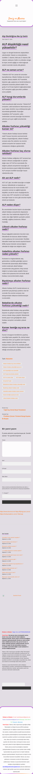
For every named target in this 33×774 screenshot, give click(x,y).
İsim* (3, 460)
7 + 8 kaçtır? (5, 493)
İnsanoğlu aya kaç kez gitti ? (9, 559)
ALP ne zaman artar (8, 377)
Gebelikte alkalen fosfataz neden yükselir (13, 391)
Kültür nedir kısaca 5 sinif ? (8, 572)
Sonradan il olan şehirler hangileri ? (11, 537)
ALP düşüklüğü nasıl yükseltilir (10, 370)
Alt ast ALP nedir (7, 381)
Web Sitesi (4, 476)
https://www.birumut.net (7, 511)
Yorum (3, 440)
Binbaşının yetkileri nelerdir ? (9, 546)
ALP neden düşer (20, 377)
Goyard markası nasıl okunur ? (9, 542)
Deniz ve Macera (16, 18)
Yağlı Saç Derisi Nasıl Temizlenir (15, 410)
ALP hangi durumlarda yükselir (11, 374)
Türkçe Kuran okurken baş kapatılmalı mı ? (12, 563)
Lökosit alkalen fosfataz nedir (10, 398)
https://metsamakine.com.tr (8, 514)
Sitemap (20, 514)
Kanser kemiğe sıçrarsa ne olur (11, 394)
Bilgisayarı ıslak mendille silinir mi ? (11, 577)
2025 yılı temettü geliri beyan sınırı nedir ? (12, 555)
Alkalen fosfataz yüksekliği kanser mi (12, 367)
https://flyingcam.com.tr (22, 511)
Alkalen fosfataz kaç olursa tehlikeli (12, 363)
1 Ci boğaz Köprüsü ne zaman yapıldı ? (12, 550)
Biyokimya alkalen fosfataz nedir (11, 388)
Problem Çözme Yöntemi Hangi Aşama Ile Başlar (16, 417)
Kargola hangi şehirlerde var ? (9, 568)
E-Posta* (4, 468)
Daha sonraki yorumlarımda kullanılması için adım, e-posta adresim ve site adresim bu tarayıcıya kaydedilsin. (16, 487)
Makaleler (9, 359)
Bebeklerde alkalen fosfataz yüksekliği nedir (14, 384)
